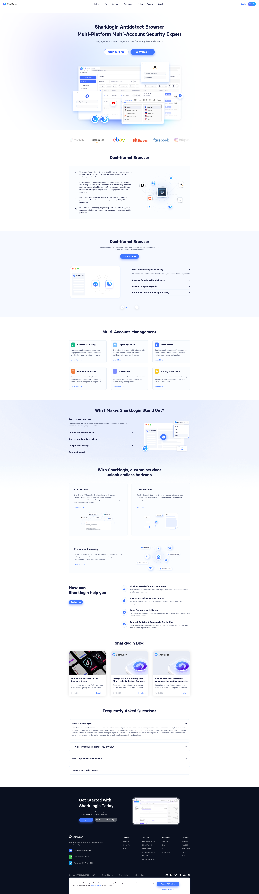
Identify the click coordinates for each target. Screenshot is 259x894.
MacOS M (185, 845)
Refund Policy (139, 875)
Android (184, 856)
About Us (126, 841)
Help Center (166, 841)
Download (141, 51)
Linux (184, 852)
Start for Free (116, 51)
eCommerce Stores (148, 852)
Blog (163, 845)
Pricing (125, 849)
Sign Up (251, 4)
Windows (185, 841)
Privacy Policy (123, 875)
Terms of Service (107, 875)
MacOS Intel (186, 849)
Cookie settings (168, 889)
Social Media (146, 849)
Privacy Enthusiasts (148, 859)
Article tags (166, 852)
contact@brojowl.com (81, 857)
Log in (243, 4)
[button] (126, 307)
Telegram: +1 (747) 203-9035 (83, 863)
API (163, 849)
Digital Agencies (147, 845)
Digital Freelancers (148, 856)
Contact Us (76, 602)
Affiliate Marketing (148, 841)
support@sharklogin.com (82, 850)
